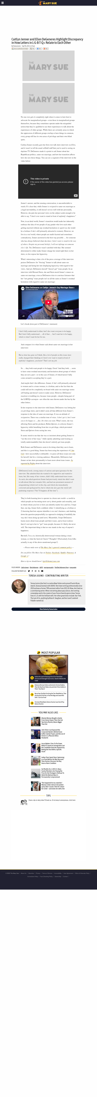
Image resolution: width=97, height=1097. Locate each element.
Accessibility (57, 873)
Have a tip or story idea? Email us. (40, 800)
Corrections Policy (32, 876)
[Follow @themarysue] (29, 572)
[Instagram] (35, 572)
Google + (24, 556)
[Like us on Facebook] (32, 572)
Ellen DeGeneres (34, 567)
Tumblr (63, 552)
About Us (23, 873)
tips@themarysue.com (51, 561)
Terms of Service (47, 873)
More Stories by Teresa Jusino (48, 609)
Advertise (31, 873)
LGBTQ (41, 567)
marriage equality (49, 567)
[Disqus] (48, 835)
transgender (73, 567)
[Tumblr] (39, 572)
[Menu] (2, 3)
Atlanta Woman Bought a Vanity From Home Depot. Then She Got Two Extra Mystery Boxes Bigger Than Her (52, 721)
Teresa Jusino (17, 46)
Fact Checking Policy (46, 876)
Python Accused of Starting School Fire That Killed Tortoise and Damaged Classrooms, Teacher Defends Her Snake (50, 678)
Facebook (55, 552)
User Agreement (68, 873)
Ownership (58, 876)
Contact (65, 876)
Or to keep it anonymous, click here (63, 800)
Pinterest (70, 552)
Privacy (38, 873)
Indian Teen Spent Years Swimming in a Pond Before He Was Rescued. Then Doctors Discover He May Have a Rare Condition (52, 760)
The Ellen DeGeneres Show (61, 567)
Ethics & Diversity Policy (82, 873)
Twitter (48, 552)
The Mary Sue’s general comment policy (56, 547)
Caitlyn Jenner (25, 567)
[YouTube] (42, 572)
